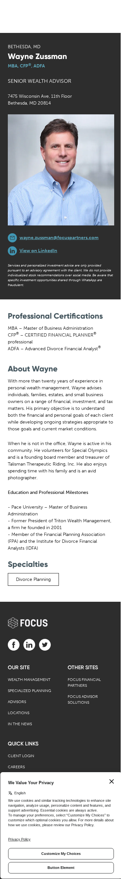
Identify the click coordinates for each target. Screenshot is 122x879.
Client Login (21, 756)
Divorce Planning (33, 579)
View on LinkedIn (38, 250)
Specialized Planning (29, 690)
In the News (20, 724)
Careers (16, 767)
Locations (18, 713)
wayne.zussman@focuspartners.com (59, 237)
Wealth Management (29, 679)
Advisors (17, 701)
